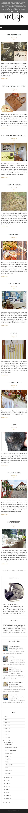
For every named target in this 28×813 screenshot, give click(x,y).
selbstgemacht (8, 625)
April (7, 789)
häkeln (10, 632)
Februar (8, 795)
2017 (6, 722)
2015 (6, 728)
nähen (18, 627)
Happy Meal (14, 234)
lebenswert (18, 630)
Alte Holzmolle (14, 383)
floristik (12, 630)
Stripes (14, 333)
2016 (6, 725)
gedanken (23, 628)
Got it (18, 11)
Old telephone (14, 35)
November (8, 742)
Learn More (12, 11)
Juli (7, 780)
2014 (6, 731)
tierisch (23, 630)
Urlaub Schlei (14, 472)
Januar (7, 798)
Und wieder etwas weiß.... (14, 135)
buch (8, 634)
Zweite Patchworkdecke (14, 646)
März (7, 792)
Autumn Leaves (14, 185)
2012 (6, 737)
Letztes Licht (14, 522)
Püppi (14, 425)
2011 (6, 740)
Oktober (8, 777)
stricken (5, 628)
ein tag (18, 628)
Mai (7, 786)
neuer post (12, 627)
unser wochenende (19, 625)
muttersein (11, 628)
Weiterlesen (4, 78)
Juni (7, 783)
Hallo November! (13, 695)
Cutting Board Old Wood (14, 86)
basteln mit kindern (16, 632)
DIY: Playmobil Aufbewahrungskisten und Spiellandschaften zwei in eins (16, 670)
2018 (6, 719)
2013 (6, 734)
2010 (6, 802)
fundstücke (6, 632)
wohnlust (6, 627)
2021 (6, 717)
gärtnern (23, 627)
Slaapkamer (14, 284)
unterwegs (6, 630)
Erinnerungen (12, 657)
